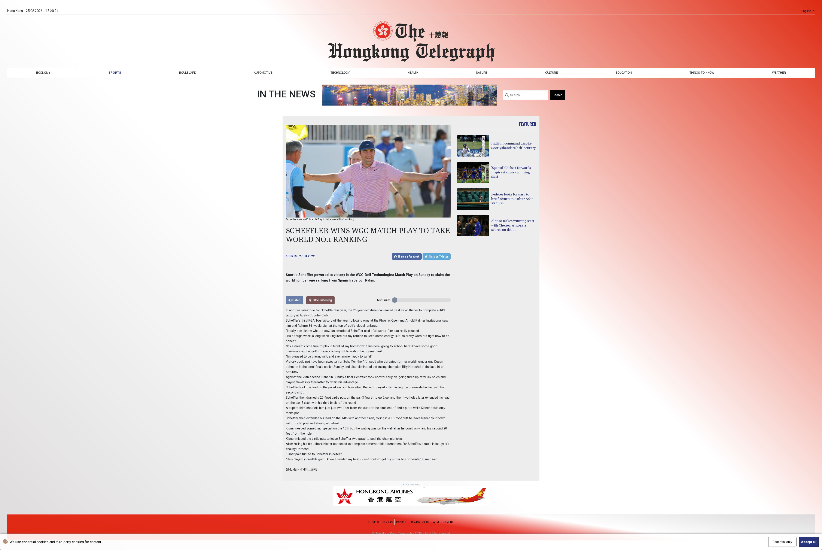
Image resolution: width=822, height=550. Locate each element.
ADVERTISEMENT (443, 522)
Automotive (263, 72)
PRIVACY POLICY (419, 522)
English (806, 11)
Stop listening (322, 300)
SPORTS (291, 255)
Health (413, 72)
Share (408, 256)
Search (557, 95)
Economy (43, 72)
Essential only (782, 542)
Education (624, 72)
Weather (779, 72)
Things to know (701, 72)
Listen (296, 300)
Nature (481, 72)
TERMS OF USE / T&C (380, 522)
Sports (115, 72)
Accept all (808, 542)
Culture (551, 72)
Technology (340, 72)
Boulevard (187, 72)
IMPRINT (401, 522)
